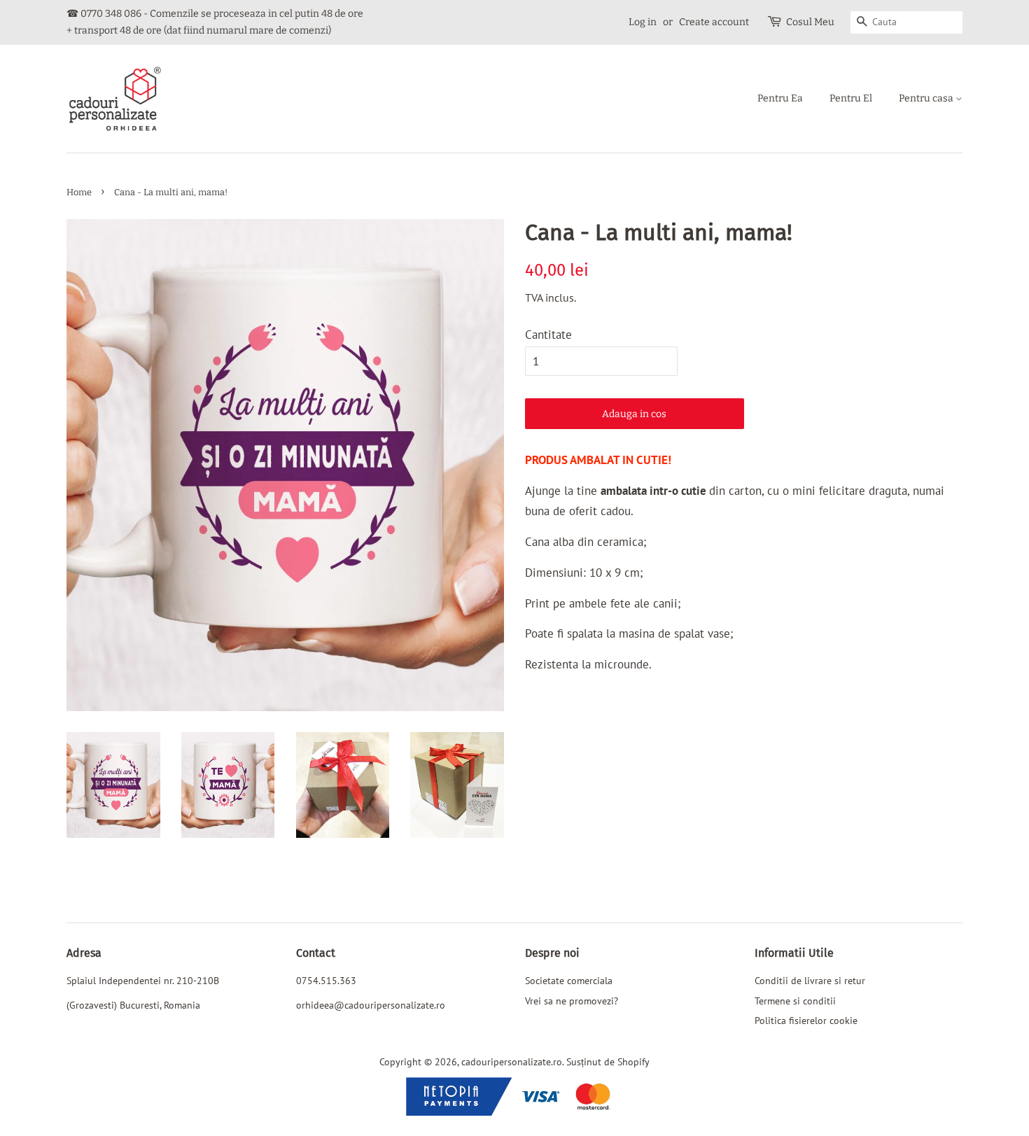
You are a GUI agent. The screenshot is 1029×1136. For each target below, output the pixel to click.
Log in (643, 22)
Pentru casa (927, 98)
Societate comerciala (568, 980)
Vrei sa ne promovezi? (571, 1000)
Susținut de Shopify (608, 1061)
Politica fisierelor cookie (806, 1020)
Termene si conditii (795, 1000)
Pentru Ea (780, 98)
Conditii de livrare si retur (810, 980)
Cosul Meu (810, 22)
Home (79, 192)
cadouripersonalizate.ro (511, 1061)
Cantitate (548, 334)
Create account (714, 22)
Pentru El (851, 98)
